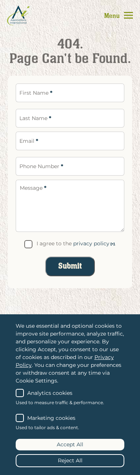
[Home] (18, 15)
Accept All (70, 444)
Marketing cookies (51, 418)
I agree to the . (76, 243)
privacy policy (91, 243)
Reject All (70, 460)
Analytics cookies (49, 393)
